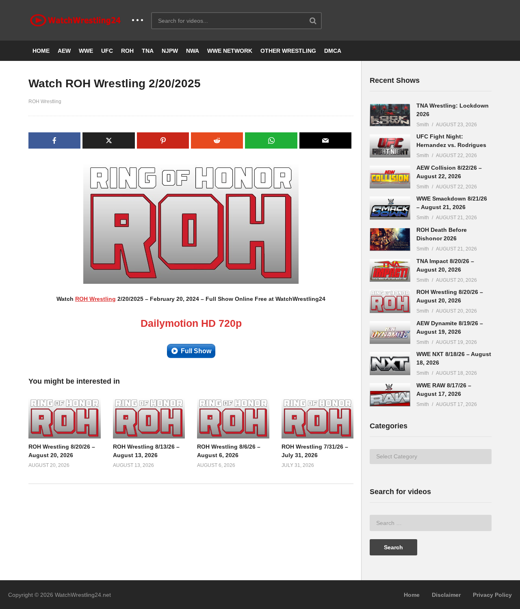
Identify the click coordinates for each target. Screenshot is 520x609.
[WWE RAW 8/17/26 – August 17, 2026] (390, 394)
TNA (148, 51)
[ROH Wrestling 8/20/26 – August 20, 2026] (390, 301)
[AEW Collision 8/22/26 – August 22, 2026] (390, 177)
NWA (192, 51)
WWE (86, 51)
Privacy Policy (492, 595)
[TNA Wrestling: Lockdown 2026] (390, 115)
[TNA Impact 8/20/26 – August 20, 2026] (390, 270)
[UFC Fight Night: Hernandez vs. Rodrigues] (390, 146)
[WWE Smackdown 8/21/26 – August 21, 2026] (390, 208)
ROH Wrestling (44, 101)
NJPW (170, 51)
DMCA (332, 51)
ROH (127, 51)
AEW (64, 51)
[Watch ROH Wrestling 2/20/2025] (64, 418)
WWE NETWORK (229, 51)
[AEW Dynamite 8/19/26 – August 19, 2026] (390, 332)
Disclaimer (446, 595)
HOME (41, 51)
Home (412, 595)
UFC (107, 51)
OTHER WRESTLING (288, 51)
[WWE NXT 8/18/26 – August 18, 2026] (390, 363)
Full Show (196, 351)
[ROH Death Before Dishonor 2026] (390, 239)
